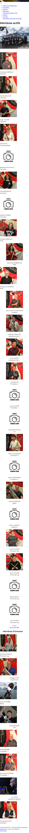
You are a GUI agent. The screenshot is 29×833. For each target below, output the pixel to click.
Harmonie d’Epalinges (10, 6)
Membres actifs (8, 13)
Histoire (5, 9)
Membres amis (7, 18)
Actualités (6, 7)
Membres (6, 11)
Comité (15, 13)
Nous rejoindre (17, 18)
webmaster (3, 830)
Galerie (5, 15)
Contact (5, 17)
